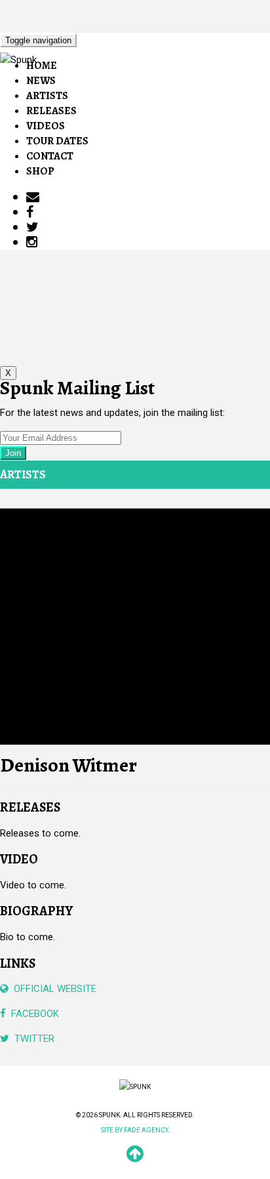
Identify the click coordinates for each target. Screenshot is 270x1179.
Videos (45, 126)
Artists (47, 96)
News (41, 80)
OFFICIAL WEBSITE (52, 989)
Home (41, 65)
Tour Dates (57, 141)
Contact (49, 156)
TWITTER (31, 1039)
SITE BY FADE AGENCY (134, 1130)
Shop (40, 171)
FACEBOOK (32, 1014)
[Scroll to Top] (135, 1158)
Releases (51, 111)
